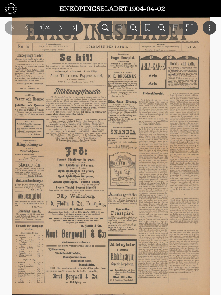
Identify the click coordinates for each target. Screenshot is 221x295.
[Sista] (75, 28)
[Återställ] (119, 28)
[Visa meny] (209, 28)
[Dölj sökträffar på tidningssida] (176, 28)
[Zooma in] (133, 28)
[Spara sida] (148, 28)
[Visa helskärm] (190, 28)
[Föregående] (27, 28)
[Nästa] (61, 28)
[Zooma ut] (104, 28)
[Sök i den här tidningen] (162, 28)
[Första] (12, 28)
